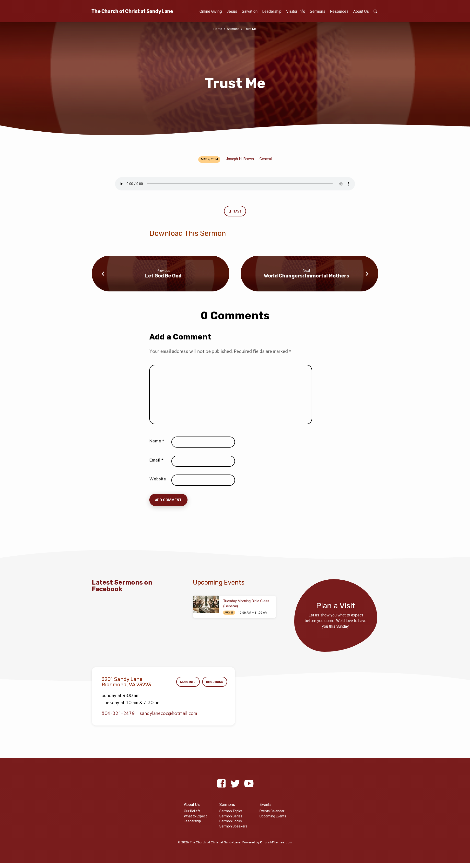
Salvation (250, 11)
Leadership (272, 11)
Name (156, 441)
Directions (214, 682)
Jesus (231, 11)
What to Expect (195, 816)
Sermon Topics (231, 811)
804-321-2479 (118, 713)
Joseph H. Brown (240, 159)
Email (156, 460)
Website (157, 479)
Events (265, 804)
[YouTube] (248, 783)
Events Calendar (271, 811)
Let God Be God (163, 276)
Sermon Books (230, 821)
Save (237, 211)
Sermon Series (230, 816)
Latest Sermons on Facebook (122, 586)
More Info (188, 682)
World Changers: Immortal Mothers (306, 276)
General (265, 159)
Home (217, 29)
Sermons (317, 11)
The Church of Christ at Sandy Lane (132, 11)
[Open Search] (375, 12)
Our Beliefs (192, 811)
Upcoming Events (272, 816)
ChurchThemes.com (276, 842)
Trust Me (250, 29)
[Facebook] (221, 783)
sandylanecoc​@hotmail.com (168, 713)
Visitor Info (295, 11)
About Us (361, 11)
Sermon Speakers (233, 826)
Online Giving (211, 11)
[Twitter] (235, 783)
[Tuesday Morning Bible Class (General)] (206, 604)
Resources (339, 11)
